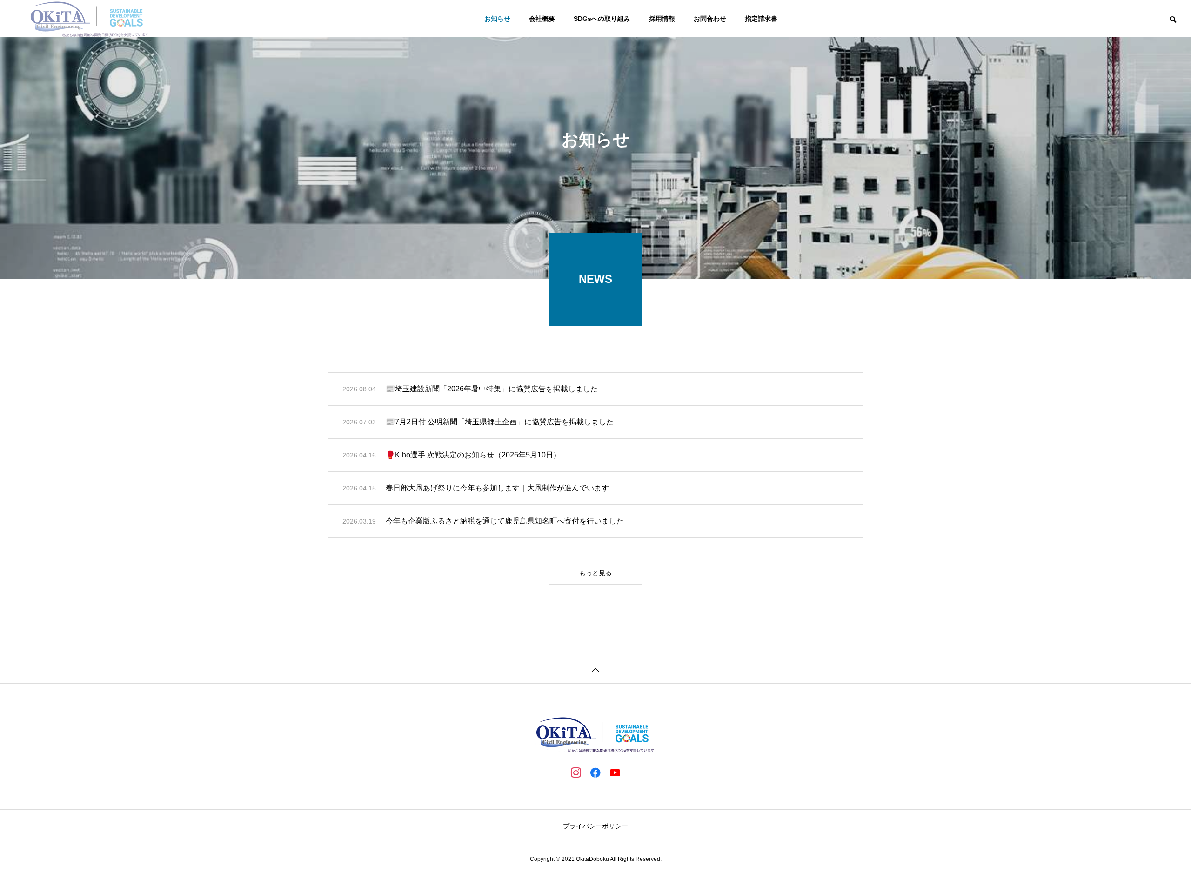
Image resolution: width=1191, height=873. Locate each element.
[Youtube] (615, 772)
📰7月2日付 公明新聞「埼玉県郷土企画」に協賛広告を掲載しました (500, 422)
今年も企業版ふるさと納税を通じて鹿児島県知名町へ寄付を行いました (505, 521)
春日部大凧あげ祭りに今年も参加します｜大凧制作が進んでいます (497, 488)
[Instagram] (576, 772)
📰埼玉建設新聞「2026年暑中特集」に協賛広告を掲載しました (492, 389)
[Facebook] (595, 772)
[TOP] (595, 669)
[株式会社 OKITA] (90, 18)
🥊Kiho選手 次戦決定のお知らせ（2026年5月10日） (473, 455)
